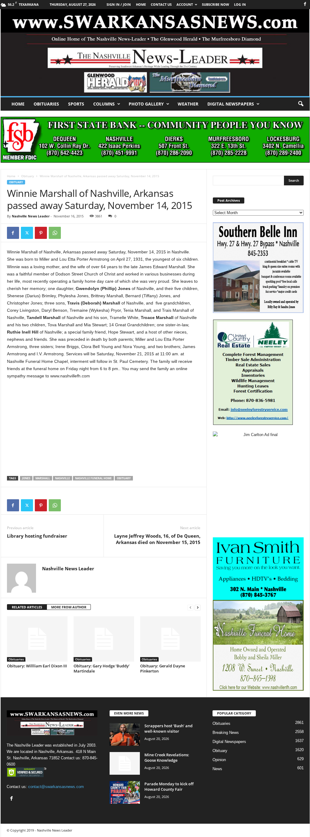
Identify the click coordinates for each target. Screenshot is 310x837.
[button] (300, 104)
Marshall (42, 478)
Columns (104, 104)
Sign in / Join (119, 4)
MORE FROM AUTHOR (68, 607)
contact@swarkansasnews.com (56, 786)
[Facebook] (305, 4)
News (217, 769)
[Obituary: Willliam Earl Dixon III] (37, 639)
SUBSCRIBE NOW (215, 4)
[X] (27, 233)
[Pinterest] (41, 233)
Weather (188, 104)
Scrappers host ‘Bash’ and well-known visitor (168, 728)
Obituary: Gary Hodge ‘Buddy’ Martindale (102, 668)
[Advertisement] (104, 429)
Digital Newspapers (230, 104)
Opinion (219, 759)
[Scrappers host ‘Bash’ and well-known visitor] (125, 734)
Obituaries (46, 104)
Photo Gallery (146, 104)
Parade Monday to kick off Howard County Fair (168, 786)
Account (184, 4)
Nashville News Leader (31, 216)
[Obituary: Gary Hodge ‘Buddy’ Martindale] (104, 639)
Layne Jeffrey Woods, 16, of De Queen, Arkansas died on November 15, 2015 (157, 539)
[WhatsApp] (55, 233)
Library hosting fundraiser (37, 536)
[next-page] (198, 607)
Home (18, 104)
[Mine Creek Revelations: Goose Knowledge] (125, 763)
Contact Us (161, 4)
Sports (76, 104)
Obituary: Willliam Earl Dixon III (37, 666)
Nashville (62, 478)
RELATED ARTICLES (27, 607)
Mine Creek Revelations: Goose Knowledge (166, 757)
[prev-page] (190, 607)
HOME (141, 4)
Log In (240, 4)
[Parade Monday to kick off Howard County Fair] (125, 792)
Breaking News (226, 732)
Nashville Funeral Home (93, 478)
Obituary (27, 176)
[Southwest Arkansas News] (155, 52)
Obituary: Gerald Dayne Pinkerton (162, 668)
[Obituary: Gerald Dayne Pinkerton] (170, 639)
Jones (26, 478)
